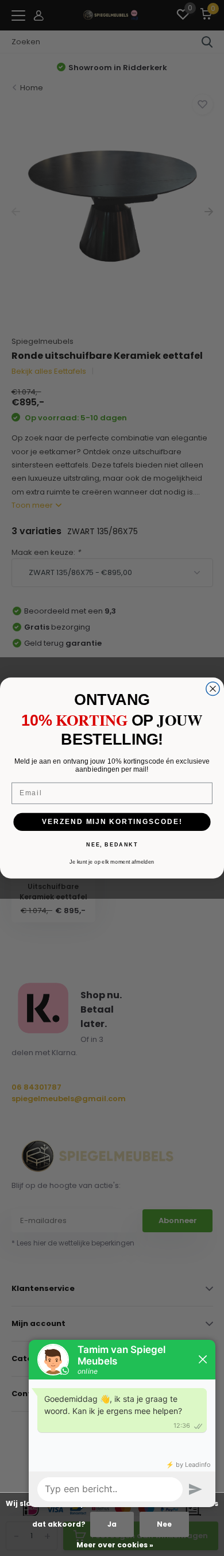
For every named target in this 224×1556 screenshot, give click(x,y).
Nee (164, 1524)
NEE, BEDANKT (112, 844)
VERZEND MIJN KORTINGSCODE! (112, 821)
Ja (112, 1524)
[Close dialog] (212, 688)
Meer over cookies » (114, 1545)
